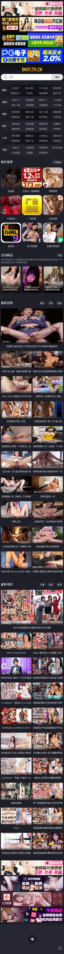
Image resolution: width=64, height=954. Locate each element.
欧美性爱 (57, 111)
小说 (4, 137)
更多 (59, 303)
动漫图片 (57, 123)
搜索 (57, 77)
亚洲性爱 (16, 111)
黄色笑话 (43, 140)
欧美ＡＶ (43, 100)
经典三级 (29, 116)
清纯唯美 (29, 128)
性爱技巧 (57, 140)
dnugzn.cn (32, 69)
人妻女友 (43, 135)
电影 (4, 114)
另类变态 (57, 116)
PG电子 (15, 88)
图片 (4, 126)
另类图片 (57, 128)
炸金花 (29, 93)
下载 (59, 255)
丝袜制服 (29, 105)
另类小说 (29, 140)
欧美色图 (43, 123)
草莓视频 (43, 147)
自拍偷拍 (29, 100)
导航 (4, 149)
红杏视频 (16, 152)
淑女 (51, 584)
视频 (4, 102)
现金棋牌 (43, 93)
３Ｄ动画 (57, 100)
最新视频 (7, 303)
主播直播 (43, 105)
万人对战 (43, 88)
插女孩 (16, 147)
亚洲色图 (29, 123)
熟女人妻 (16, 105)
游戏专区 (57, 88)
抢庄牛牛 (57, 93)
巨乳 (51, 303)
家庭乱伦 (29, 135)
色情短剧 (43, 152)
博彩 (4, 90)
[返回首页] (60, 948)
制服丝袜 (16, 116)
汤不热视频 (57, 147)
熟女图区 (43, 128)
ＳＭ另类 (57, 105)
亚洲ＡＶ (16, 100)
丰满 (42, 584)
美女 (42, 303)
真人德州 (29, 88)
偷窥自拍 (16, 123)
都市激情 (16, 135)
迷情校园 (16, 140)
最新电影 (7, 584)
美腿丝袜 (16, 128)
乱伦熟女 (43, 116)
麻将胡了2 (16, 93)
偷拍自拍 (29, 111)
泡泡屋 (29, 152)
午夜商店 (29, 147)
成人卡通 (43, 111)
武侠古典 (57, 135)
